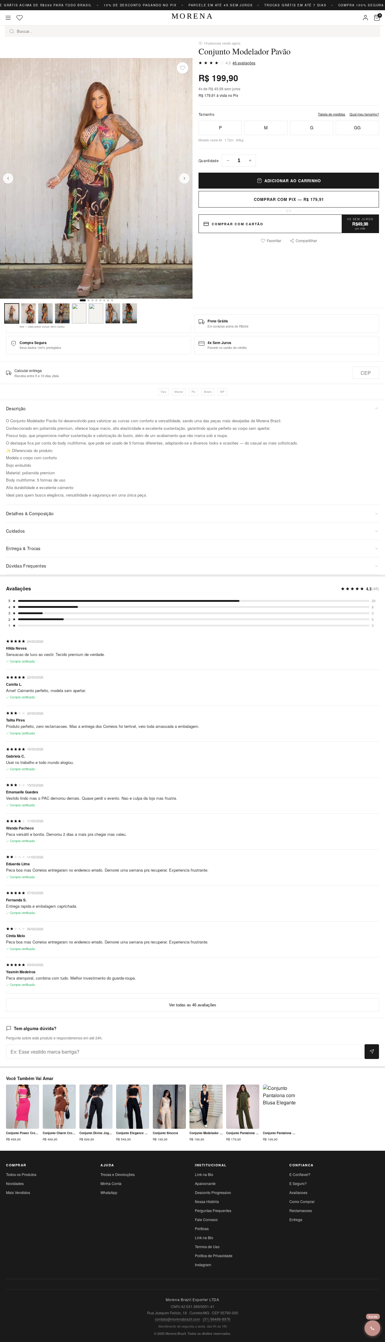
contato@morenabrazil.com (177, 1319)
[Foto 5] (79, 313)
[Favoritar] (182, 68)
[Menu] (8, 17)
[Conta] (365, 17)
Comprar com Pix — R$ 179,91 (289, 199)
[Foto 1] (11, 313)
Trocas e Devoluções (117, 1174)
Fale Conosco (206, 1219)
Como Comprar (302, 1201)
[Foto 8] (129, 313)
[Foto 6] (95, 313)
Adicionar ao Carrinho (292, 180)
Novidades (15, 1183)
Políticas (202, 1228)
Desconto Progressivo (213, 1192)
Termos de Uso (207, 1246)
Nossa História (207, 1201)
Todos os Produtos (21, 1174)
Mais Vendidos (18, 1192)
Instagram (203, 1264)
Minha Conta (111, 1183)
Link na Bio (204, 1174)
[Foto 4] (62, 313)
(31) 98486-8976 (216, 1319)
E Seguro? (298, 1183)
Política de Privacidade (214, 1255)
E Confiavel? (299, 1174)
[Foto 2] (28, 313)
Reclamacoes (300, 1210)
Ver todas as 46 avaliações (192, 1005)
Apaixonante (205, 1183)
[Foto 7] (112, 313)
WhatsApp (108, 1192)
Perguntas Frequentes (213, 1210)
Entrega (295, 1219)
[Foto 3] (45, 313)
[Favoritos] (19, 17)
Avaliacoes (298, 1192)
